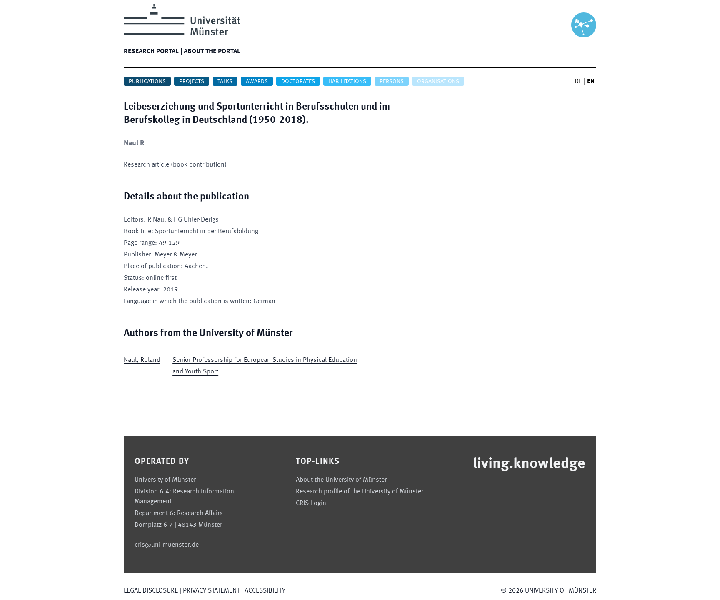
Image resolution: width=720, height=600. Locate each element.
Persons (392, 82)
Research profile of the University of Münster (359, 491)
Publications (147, 82)
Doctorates (298, 82)
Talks (225, 82)
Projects (191, 82)
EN (591, 81)
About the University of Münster (341, 480)
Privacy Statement (211, 591)
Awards (257, 82)
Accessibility (265, 591)
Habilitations (347, 82)
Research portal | (153, 51)
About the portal (212, 51)
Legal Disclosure (151, 591)
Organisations (438, 82)
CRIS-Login (311, 503)
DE (578, 81)
